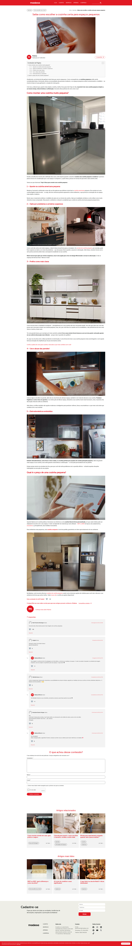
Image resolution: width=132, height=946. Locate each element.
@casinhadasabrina (69, 322)
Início (70, 10)
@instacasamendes (43, 244)
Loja (55, 2)
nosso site (54, 595)
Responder (31, 632)
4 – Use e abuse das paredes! (38, 72)
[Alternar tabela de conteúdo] (102, 63)
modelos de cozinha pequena (55, 593)
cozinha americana (79, 190)
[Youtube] (97, 930)
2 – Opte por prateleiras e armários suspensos (42, 68)
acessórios (30, 525)
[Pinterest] (93, 930)
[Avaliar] (47, 599)
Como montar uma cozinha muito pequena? (39, 65)
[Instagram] (97, 927)
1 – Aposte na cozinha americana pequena (41, 67)
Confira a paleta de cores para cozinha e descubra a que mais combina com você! (49, 344)
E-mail (29, 780)
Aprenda (75, 2)
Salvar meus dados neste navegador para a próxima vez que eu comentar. (46, 785)
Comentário (30, 758)
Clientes (61, 2)
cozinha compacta (52, 529)
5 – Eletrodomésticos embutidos (38, 73)
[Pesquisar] (100, 3)
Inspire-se (68, 2)
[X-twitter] (101, 930)
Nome (28, 774)
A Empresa (83, 2)
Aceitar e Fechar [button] (125, 943)
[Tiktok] (93, 933)
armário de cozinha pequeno (84, 248)
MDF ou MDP (80, 523)
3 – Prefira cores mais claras (37, 70)
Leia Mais (18, 944)
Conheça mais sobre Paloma (43, 609)
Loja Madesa (54, 518)
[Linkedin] (101, 927)
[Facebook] (93, 927)
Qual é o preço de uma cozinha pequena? (39, 75)
